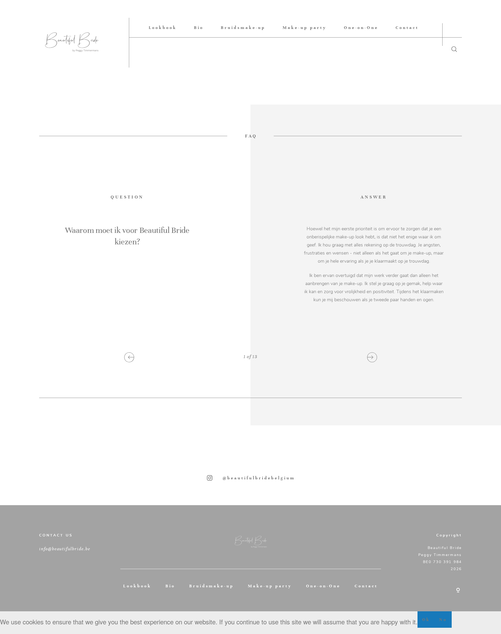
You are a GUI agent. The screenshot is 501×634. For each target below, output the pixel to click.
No (443, 619)
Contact (407, 27)
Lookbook (163, 27)
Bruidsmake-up (243, 27)
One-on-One (361, 27)
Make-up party (304, 27)
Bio (199, 27)
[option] (250, 267)
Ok (426, 619)
